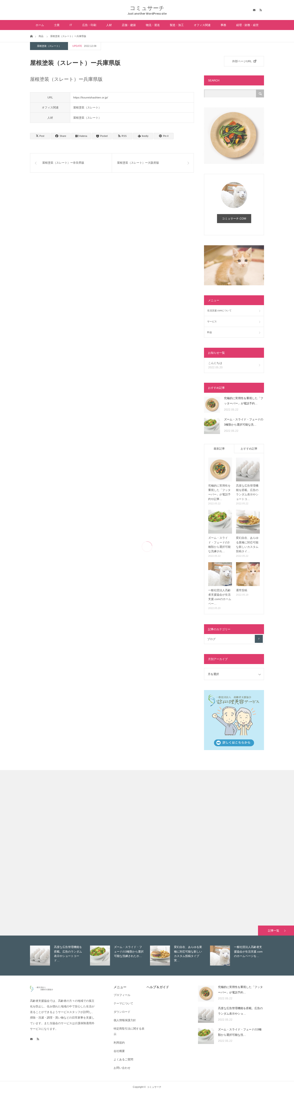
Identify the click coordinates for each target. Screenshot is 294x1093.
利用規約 (119, 1042)
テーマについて (123, 1003)
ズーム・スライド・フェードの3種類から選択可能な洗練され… (219, 544)
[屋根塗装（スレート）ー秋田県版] (106, 891)
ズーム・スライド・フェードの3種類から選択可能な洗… (243, 422)
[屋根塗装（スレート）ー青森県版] (176, 820)
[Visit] (47, 820)
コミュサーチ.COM (234, 218)
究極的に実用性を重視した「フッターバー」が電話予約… (243, 401)
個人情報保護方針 (125, 1020)
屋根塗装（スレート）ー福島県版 (252, 862)
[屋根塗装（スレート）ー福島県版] (246, 898)
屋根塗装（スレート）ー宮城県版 (42, 856)
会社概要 (119, 1051)
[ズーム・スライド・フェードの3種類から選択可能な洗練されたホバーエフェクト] (212, 426)
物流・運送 (153, 25)
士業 (57, 25)
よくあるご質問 (123, 1059)
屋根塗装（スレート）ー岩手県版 (252, 785)
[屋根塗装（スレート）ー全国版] (36, 820)
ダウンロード (122, 1011)
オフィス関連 (202, 25)
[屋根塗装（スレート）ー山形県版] (176, 898)
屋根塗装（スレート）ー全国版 (42, 785)
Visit (58, 840)
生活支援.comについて (219, 310)
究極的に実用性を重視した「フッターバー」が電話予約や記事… (219, 492)
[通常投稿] (248, 574)
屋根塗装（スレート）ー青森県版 (182, 785)
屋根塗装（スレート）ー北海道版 (112, 785)
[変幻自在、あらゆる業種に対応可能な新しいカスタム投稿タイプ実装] (248, 522)
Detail (26, 840)
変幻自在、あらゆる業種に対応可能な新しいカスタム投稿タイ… (247, 544)
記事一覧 (273, 930)
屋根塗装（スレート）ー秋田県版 (112, 856)
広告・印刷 (89, 25)
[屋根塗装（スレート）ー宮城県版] (36, 891)
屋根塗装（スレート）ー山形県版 (182, 862)
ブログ (233, 639)
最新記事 (219, 448)
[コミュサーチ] (41, 990)
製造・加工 (177, 25)
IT (71, 25)
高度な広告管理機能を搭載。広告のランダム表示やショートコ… (247, 492)
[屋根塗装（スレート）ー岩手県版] (246, 820)
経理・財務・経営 (247, 25)
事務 (223, 25)
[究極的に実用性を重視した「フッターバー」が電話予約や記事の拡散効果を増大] (212, 405)
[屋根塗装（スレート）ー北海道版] (106, 820)
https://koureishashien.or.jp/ (90, 97)
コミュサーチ (147, 8)
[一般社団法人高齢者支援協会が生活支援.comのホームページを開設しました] (220, 574)
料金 (209, 332)
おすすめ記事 (249, 448)
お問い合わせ (122, 1067)
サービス (212, 321)
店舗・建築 (129, 25)
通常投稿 (241, 590)
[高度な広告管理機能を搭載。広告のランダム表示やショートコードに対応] (248, 469)
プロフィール (122, 995)
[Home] (31, 35)
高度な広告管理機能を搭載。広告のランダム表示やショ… (240, 1011)
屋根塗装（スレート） (49, 46)
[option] (59, 956)
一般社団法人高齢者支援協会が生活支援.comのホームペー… (219, 597)
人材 (109, 25)
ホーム (40, 25)
